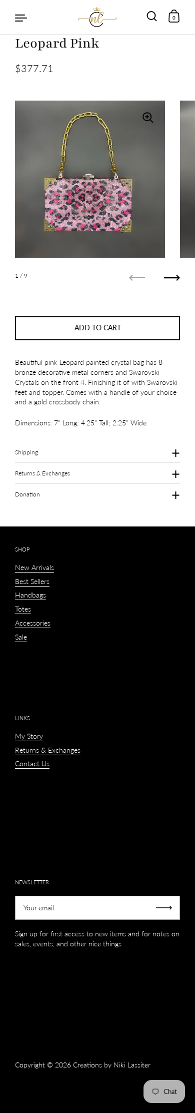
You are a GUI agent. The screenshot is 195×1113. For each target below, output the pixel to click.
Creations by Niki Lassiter (111, 1064)
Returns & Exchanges (42, 473)
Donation (27, 494)
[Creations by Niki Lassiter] (97, 17)
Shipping (26, 452)
